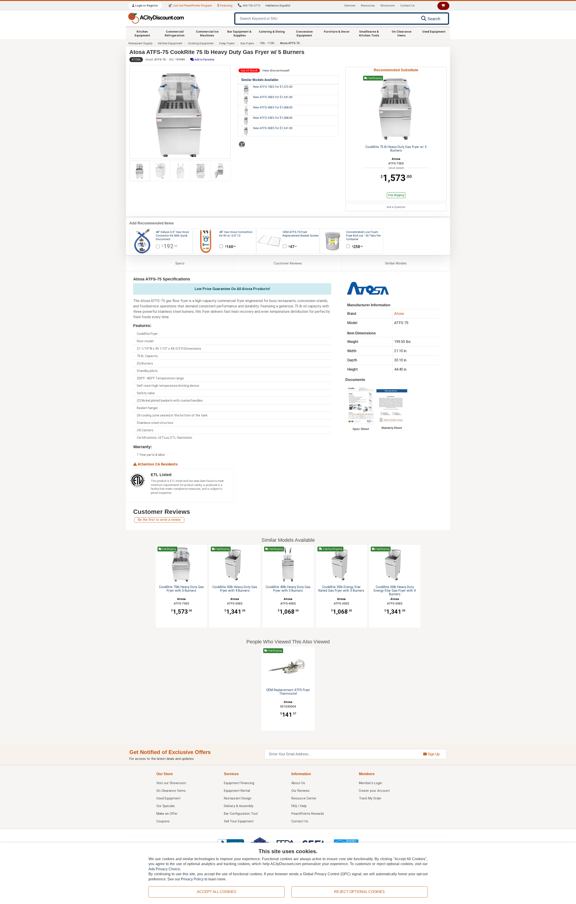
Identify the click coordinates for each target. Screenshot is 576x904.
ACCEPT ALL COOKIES (216, 892)
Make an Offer (167, 814)
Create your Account (374, 791)
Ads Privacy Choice (164, 869)
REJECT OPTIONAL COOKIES (359, 892)
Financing (225, 5)
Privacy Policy (192, 879)
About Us (298, 783)
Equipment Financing (239, 783)
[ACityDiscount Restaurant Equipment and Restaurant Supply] (156, 18)
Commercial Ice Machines (207, 33)
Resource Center (303, 798)
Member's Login (370, 783)
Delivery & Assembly (238, 806)
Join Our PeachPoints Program (192, 5)
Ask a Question (396, 207)
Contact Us (407, 5)
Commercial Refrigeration (174, 33)
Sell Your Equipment (239, 821)
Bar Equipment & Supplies (239, 33)
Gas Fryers (247, 43)
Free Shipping (396, 195)
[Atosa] (367, 288)
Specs (179, 263)
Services (350, 5)
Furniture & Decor (337, 31)
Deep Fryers (227, 43)
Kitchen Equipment (142, 33)
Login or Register (146, 5)
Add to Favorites (204, 59)
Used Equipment (434, 31)
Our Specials (165, 806)
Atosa (136, 59)
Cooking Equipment (201, 43)
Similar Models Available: (260, 80)
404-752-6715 (251, 5)
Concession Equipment (304, 33)
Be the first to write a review (159, 520)
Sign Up (433, 754)
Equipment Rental (237, 791)
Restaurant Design (237, 798)
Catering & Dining (272, 31)
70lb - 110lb (266, 43)
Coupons (163, 821)
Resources (368, 5)
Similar (396, 263)
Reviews (288, 263)
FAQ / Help (299, 806)
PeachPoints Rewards (307, 814)
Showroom (387, 5)
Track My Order (370, 798)
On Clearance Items (401, 33)
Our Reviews (300, 791)
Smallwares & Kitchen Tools (369, 33)
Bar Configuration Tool (241, 814)
